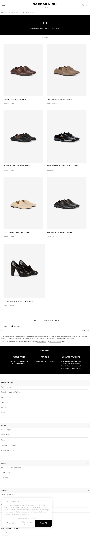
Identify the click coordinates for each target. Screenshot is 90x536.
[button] (3, 5)
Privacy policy (6, 472)
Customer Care (6, 397)
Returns (4, 407)
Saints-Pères (5, 435)
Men (5, 326)
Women (17, 326)
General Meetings (7, 494)
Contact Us (5, 413)
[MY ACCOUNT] (83, 5)
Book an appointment (9, 445)
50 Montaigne (6, 430)
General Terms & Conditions (11, 467)
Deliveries (4, 402)
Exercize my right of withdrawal (12, 392)
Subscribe (85, 330)
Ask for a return (7, 387)
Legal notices (6, 477)
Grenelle (4, 440)
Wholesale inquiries (8, 450)
